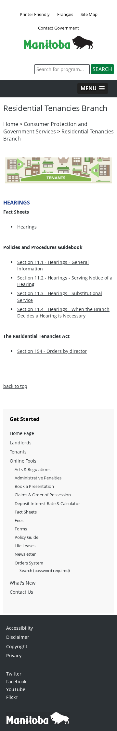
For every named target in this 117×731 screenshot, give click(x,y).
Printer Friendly (35, 14)
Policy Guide (26, 537)
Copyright (16, 646)
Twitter (13, 674)
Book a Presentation (34, 486)
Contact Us (21, 592)
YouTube (15, 689)
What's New (22, 583)
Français (65, 14)
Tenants (18, 452)
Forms (21, 529)
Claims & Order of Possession (43, 495)
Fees (19, 520)
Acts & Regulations (32, 469)
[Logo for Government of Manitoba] (58, 47)
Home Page (22, 433)
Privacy (13, 655)
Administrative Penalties (38, 478)
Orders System (29, 563)
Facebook (16, 681)
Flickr (12, 697)
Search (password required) (45, 570)
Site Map (89, 14)
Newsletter (25, 554)
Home (10, 124)
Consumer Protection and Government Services (45, 127)
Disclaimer (17, 637)
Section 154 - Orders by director (52, 351)
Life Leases (25, 546)
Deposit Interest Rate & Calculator (47, 503)
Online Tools (23, 461)
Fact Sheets (26, 512)
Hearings (27, 227)
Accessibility (19, 628)
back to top (15, 386)
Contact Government (58, 28)
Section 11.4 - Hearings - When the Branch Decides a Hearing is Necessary (63, 312)
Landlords (21, 443)
